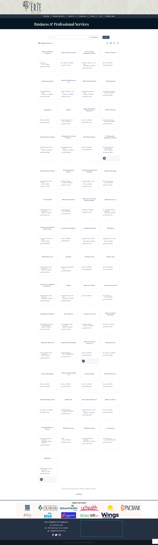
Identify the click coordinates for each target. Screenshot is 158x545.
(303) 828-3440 (58, 525)
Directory (46, 16)
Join (100, 16)
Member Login (110, 16)
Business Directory (66, 488)
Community (82, 16)
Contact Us (93, 488)
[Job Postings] (104, 159)
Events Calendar (75, 488)
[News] (41, 480)
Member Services (58, 16)
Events (92, 16)
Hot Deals (81, 488)
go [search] (106, 37)
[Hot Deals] (83, 362)
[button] (39, 43)
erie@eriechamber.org (57, 531)
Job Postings (87, 488)
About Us (71, 16)
